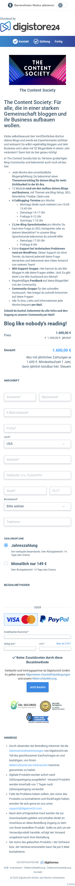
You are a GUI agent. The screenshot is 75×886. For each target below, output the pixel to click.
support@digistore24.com (25, 808)
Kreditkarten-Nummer (16, 632)
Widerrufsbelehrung (44, 678)
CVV (41, 644)
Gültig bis (9, 643)
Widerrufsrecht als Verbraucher (28, 765)
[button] (63, 444)
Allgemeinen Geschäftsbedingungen (48, 674)
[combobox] (37, 459)
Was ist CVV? (63, 643)
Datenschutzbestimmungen (26, 750)
